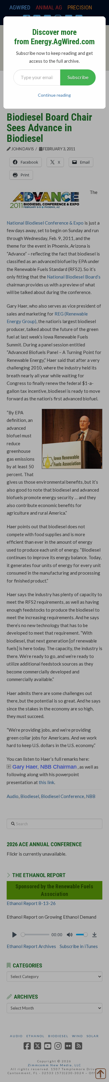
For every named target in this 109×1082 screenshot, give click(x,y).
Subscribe (78, 77)
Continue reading (54, 95)
